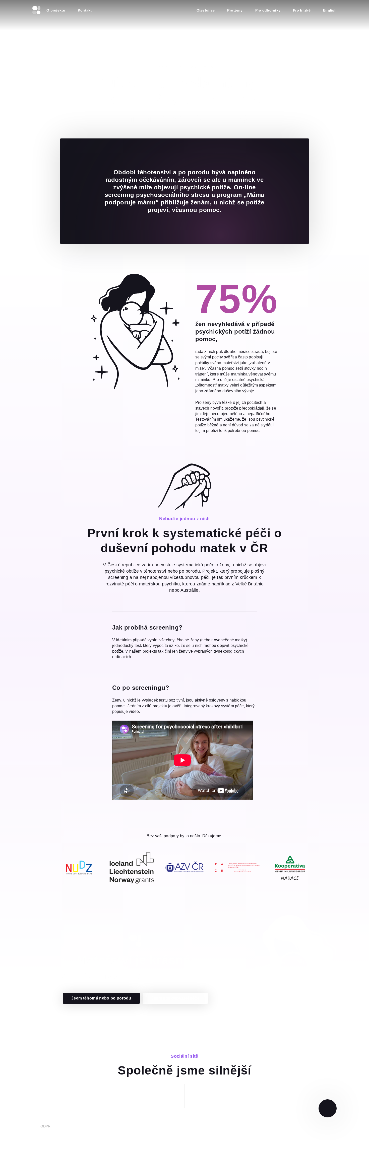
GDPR (45, 1126)
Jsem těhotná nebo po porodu (101, 998)
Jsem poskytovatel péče (175, 998)
